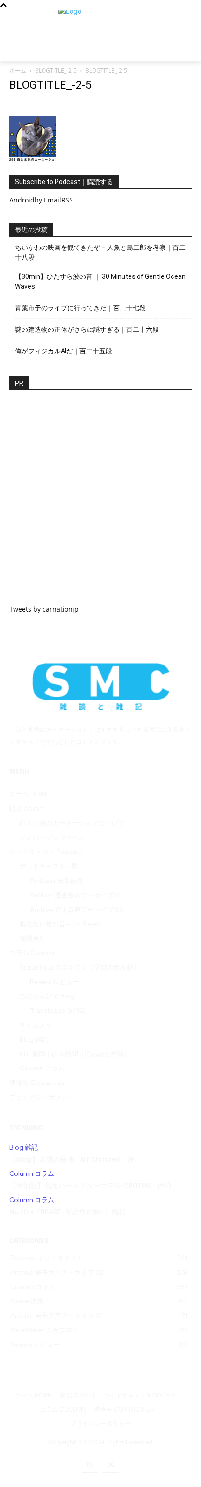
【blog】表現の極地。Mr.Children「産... (74, 1160)
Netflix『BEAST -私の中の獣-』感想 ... (71, 1212)
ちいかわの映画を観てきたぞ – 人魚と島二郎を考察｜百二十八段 (100, 252)
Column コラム (31, 1174)
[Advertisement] (100, 503)
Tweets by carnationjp (44, 609)
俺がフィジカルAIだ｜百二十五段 (63, 351)
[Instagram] (90, 1465)
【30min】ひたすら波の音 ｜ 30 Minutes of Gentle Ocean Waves (100, 281)
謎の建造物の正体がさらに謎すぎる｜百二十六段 (87, 329)
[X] (111, 1465)
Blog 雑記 (23, 1147)
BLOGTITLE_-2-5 (56, 71)
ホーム (17, 71)
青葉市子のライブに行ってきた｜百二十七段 (80, 308)
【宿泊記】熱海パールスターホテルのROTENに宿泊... (93, 1186)
